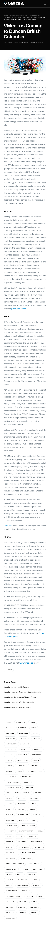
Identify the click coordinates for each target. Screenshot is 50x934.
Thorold (29, 896)
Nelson (33, 820)
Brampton (22, 727)
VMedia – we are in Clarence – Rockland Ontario (22, 692)
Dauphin (9, 760)
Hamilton (29, 787)
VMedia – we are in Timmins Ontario (17, 707)
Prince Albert (25, 858)
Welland (21, 907)
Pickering (9, 847)
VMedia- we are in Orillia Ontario (16, 687)
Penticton (22, 842)
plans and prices (18, 309)
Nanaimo (22, 820)
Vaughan (22, 901)
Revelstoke (32, 874)
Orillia (40, 831)
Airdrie (8, 722)
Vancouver (10, 901)
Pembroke (9, 842)
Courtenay (22, 755)
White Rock (10, 912)
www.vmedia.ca (26, 663)
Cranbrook (36, 755)
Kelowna (26, 793)
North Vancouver (26, 831)
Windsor (23, 912)
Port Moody (10, 858)
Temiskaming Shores (14, 896)
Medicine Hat (23, 814)
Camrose (25, 744)
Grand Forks (27, 776)
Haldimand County (13, 787)
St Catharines (11, 891)
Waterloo (9, 907)
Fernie (19, 771)
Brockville (23, 733)
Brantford (10, 733)
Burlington (10, 738)
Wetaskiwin (34, 907)
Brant (33, 727)
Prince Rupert (11, 869)
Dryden (36, 760)
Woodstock (10, 918)
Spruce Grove (22, 885)
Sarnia (35, 880)
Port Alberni (39, 847)
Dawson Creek (22, 760)
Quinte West (38, 869)
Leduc (8, 809)
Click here (8, 526)
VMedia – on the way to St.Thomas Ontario (20, 697)
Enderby (9, 771)
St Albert (37, 885)
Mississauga (38, 814)
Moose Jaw (10, 820)
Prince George (34, 863)
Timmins (41, 896)
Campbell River (11, 744)
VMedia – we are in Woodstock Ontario (19, 702)
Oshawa (9, 836)
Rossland (9, 880)
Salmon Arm (23, 880)
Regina (20, 874)
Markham (9, 814)
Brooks (35, 733)
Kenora (38, 793)
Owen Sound (32, 836)
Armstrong (20, 722)
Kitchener (34, 798)
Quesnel (25, 869)
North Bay (10, 831)
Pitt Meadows (23, 847)
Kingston (22, 798)
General (39, 42)
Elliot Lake (34, 765)
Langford (21, 804)
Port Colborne (11, 852)
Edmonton (21, 765)
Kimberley (9, 798)
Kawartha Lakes (12, 793)
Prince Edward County (15, 863)
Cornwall (9, 755)
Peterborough (36, 842)
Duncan (32, 42)
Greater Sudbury (12, 782)
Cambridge (36, 738)
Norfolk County (28, 825)
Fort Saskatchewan (35, 771)
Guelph (27, 782)
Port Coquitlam (28, 852)
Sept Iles (9, 885)
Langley (33, 804)
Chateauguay (11, 749)
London (32, 809)
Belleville (9, 727)
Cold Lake (25, 749)
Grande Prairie (11, 776)
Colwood (38, 749)
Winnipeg (34, 912)
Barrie (32, 722)
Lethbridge (19, 809)
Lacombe (9, 804)
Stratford (26, 891)
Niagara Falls (11, 825)
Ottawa (20, 836)
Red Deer (9, 874)
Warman (34, 901)
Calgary (23, 738)
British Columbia (21, 42)
